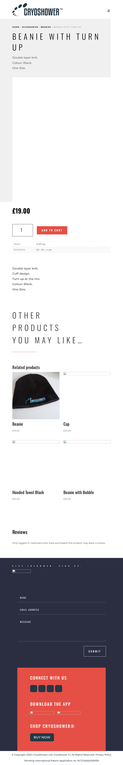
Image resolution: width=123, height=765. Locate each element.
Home (15, 27)
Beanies (46, 27)
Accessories (30, 27)
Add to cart (52, 230)
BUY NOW (42, 737)
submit (95, 651)
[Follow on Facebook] (41, 688)
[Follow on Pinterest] (58, 688)
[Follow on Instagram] (33, 688)
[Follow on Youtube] (50, 688)
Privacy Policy (103, 754)
